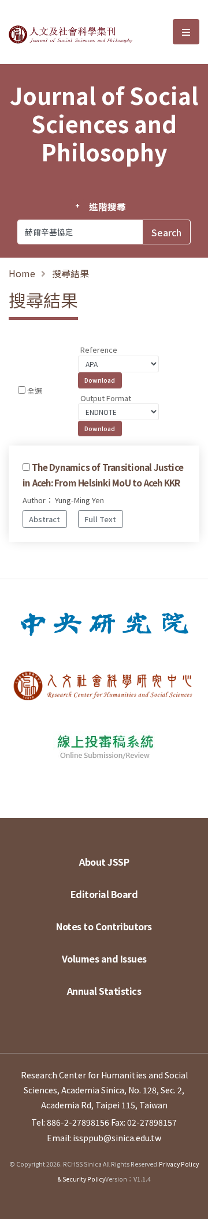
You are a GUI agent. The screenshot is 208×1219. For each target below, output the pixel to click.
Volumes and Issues (104, 958)
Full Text (100, 519)
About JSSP (104, 862)
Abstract (44, 519)
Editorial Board (104, 894)
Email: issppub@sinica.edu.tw (104, 1137)
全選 (34, 390)
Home (22, 273)
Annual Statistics (104, 991)
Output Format (105, 398)
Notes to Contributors (104, 926)
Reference (98, 349)
